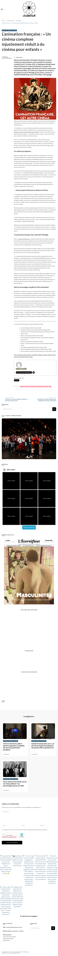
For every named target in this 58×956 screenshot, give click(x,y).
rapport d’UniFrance (24, 239)
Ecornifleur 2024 (29, 650)
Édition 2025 (34, 740)
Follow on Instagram (29, 527)
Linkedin (21, 931)
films (46, 386)
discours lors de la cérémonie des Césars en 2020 (26, 132)
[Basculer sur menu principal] (2, 9)
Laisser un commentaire (7, 58)
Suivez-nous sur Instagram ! (30, 916)
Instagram (14, 931)
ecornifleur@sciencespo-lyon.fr (14, 927)
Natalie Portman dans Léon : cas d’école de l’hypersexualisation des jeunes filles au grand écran (42, 746)
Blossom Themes (6, 953)
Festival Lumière (12, 30)
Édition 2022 (6, 740)
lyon (50, 386)
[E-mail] (33, 372)
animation (22, 386)
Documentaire (32, 386)
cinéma (27, 386)
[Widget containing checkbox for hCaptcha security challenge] (13, 835)
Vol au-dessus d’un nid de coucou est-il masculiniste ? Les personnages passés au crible (15, 784)
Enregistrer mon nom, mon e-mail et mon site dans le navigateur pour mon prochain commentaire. (25, 829)
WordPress (18, 953)
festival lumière (40, 386)
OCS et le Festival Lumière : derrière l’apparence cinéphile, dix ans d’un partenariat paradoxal (14, 747)
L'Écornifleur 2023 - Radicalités (29, 672)
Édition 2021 (5, 30)
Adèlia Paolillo (19, 57)
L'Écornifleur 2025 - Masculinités (29, 609)
